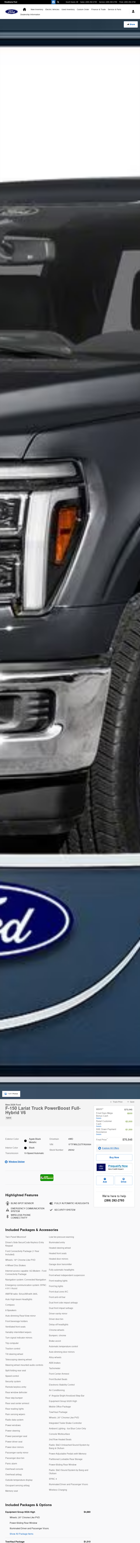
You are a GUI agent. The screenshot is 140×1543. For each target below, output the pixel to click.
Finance (98, 9)
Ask (105, 1181)
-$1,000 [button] (128, 1129)
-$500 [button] (129, 1113)
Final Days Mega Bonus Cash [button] (104, 1115)
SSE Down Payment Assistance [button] (106, 1131)
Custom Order (83, 9)
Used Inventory (68, 9)
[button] (48, 1117)
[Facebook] (53, 2)
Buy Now (114, 1157)
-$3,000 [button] (128, 1121)
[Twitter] (58, 2)
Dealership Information (30, 14)
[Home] (11, 12)
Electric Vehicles (52, 9)
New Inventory (37, 9)
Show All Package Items (21, 1534)
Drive (123, 1181)
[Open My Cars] (132, 11)
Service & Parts (114, 9)
